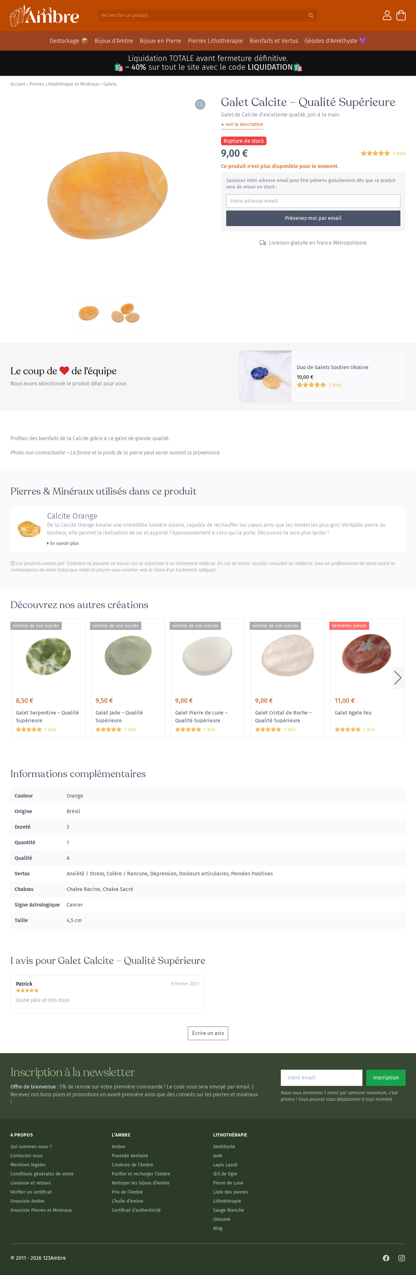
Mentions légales (28, 1165)
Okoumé (221, 1219)
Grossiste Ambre (27, 1201)
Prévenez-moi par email (313, 218)
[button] (398, 678)
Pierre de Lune (228, 1183)
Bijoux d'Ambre (114, 40)
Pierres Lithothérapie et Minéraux (64, 84)
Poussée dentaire (130, 1156)
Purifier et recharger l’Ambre (141, 1174)
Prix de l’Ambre (127, 1192)
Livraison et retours (30, 1183)
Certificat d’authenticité (136, 1210)
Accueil (17, 84)
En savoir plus (64, 543)
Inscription (386, 1078)
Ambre (118, 1146)
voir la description (242, 124)
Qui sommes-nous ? (31, 1146)
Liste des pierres (230, 1192)
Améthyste (224, 1146)
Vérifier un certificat (31, 1192)
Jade (217, 1156)
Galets (110, 84)
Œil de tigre (225, 1174)
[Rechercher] (311, 15)
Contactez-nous (26, 1156)
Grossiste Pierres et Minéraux (41, 1210)
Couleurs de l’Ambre (132, 1165)
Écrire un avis (208, 1033)
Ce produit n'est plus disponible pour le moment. (280, 166)
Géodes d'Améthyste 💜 (335, 40)
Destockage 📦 (69, 40)
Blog (217, 1228)
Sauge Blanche (228, 1210)
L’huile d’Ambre (127, 1201)
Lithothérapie (227, 1201)
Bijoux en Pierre (160, 40)
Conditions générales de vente (42, 1174)
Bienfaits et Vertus (274, 40)
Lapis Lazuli (225, 1165)
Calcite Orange (72, 516)
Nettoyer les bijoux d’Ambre (141, 1183)
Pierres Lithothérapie (215, 40)
